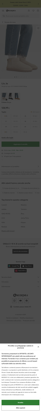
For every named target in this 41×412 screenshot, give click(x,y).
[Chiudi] (38, 346)
